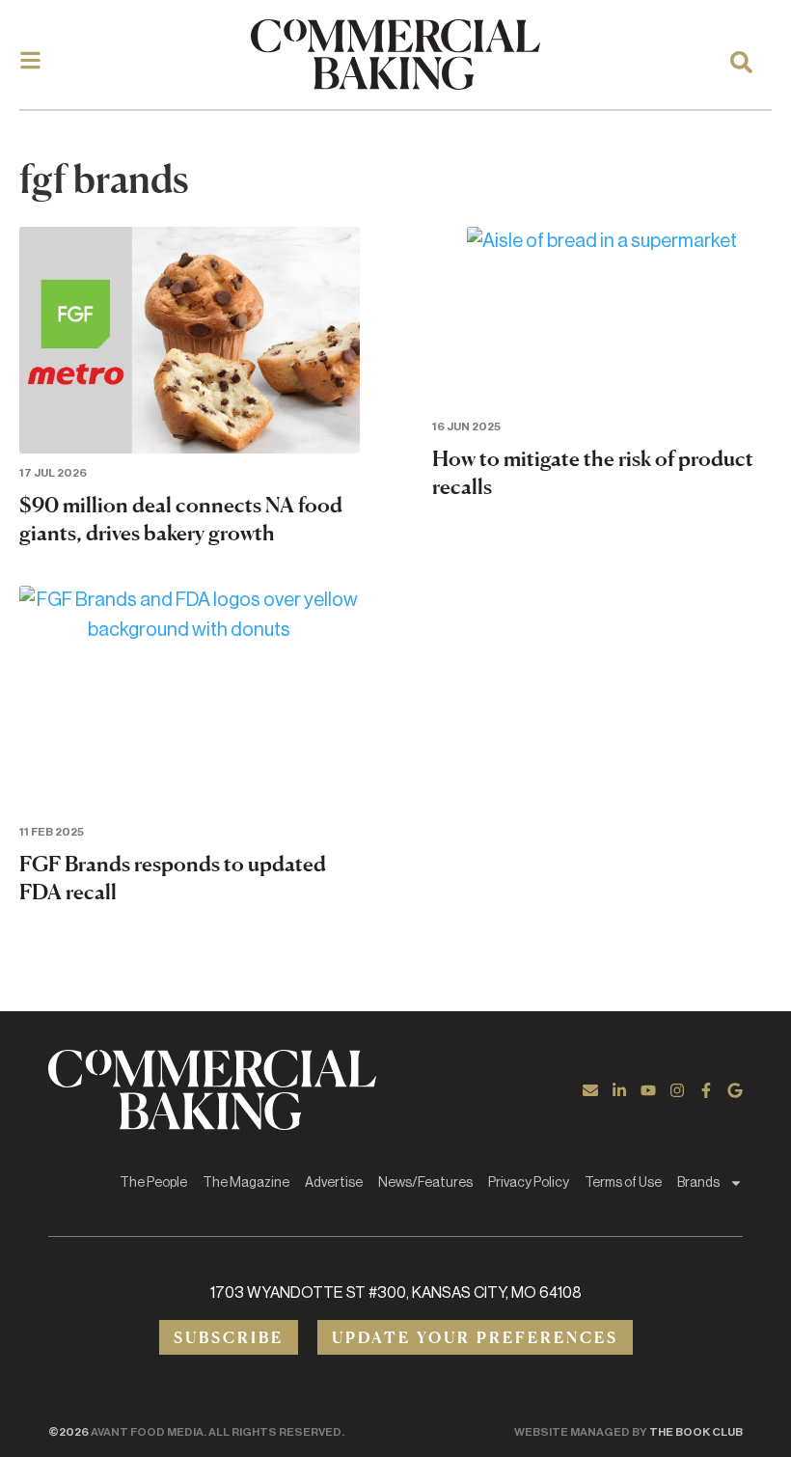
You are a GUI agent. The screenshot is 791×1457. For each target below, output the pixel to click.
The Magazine (246, 1183)
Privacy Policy (528, 1183)
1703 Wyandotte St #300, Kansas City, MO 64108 (396, 1293)
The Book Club (696, 1432)
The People (153, 1183)
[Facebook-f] (706, 1090)
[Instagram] (677, 1090)
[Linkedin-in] (619, 1090)
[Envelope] (590, 1090)
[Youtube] (648, 1090)
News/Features (425, 1183)
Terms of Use (623, 1183)
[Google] (735, 1090)
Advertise (334, 1183)
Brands (698, 1183)
